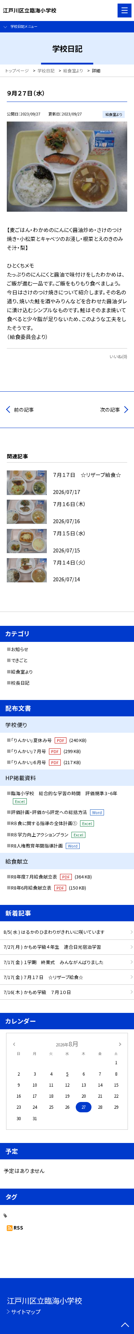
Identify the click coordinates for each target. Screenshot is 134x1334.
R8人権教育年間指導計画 (44, 845)
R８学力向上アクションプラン (47, 834)
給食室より (22, 671)
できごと (19, 660)
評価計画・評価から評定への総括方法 (56, 812)
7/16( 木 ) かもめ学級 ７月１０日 (37, 992)
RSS (18, 1227)
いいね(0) (118, 356)
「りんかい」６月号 (46, 762)
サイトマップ (26, 1311)
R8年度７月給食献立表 (51, 876)
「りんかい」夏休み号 (48, 740)
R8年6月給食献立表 (48, 887)
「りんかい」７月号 (46, 751)
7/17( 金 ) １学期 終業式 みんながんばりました (53, 962)
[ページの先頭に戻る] (125, 1325)
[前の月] (14, 1043)
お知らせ (20, 649)
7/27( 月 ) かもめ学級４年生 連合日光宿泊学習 (52, 946)
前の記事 (24, 409)
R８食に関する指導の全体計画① (51, 823)
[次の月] (120, 1043)
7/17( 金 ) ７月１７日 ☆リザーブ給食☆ (43, 977)
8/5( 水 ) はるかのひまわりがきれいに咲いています (54, 931)
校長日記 (20, 682)
